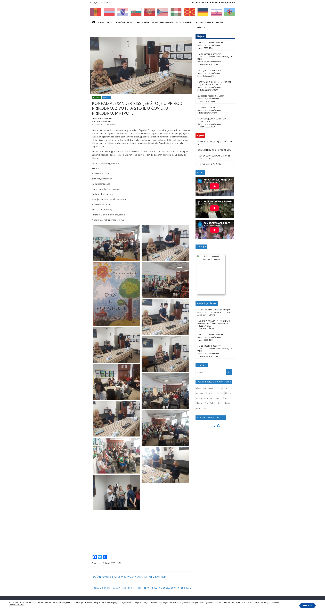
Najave (101, 22)
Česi (198, 408)
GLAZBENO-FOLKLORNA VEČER (210, 96)
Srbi (206, 403)
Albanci (199, 388)
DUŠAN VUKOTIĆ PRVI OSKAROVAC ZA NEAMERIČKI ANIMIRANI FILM (128, 576)
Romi (206, 398)
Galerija (199, 22)
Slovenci (199, 403)
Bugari (226, 388)
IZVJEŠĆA (199, 27)
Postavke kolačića (16, 605)
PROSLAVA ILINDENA (206, 107)
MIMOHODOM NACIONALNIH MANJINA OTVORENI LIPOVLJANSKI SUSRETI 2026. (214, 311)
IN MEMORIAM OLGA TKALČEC (210, 164)
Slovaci (225, 398)
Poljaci (199, 398)
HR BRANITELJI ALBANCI (162, 22)
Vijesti (110, 22)
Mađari (112, 125)
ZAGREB (130, 22)
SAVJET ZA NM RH (183, 22)
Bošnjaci (218, 388)
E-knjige (209, 22)
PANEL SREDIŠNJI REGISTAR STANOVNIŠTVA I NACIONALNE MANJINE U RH (214, 56)
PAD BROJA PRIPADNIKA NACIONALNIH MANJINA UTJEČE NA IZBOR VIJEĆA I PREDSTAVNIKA (214, 323)
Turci (220, 403)
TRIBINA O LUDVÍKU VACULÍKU (210, 42)
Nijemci (228, 393)
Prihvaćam (307, 605)
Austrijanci (208, 388)
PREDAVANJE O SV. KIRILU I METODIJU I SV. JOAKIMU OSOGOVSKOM (214, 83)
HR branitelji (142, 22)
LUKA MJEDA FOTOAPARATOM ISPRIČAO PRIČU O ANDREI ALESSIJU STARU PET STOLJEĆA (142, 587)
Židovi (204, 408)
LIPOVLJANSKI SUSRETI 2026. (209, 70)
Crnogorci (200, 393)
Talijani (213, 403)
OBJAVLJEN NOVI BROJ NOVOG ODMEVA (214, 150)
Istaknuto (106, 97)
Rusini (218, 398)
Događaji (120, 22)
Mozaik (219, 22)
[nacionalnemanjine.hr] (93, 22)
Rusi (212, 398)
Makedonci (210, 393)
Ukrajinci (227, 403)
